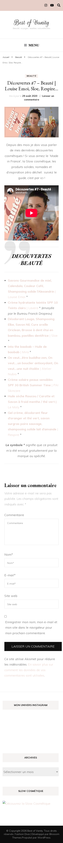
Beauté (31, 76)
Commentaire (14, 515)
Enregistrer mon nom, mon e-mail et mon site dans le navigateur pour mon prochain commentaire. (31, 627)
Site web (10, 596)
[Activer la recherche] (58, 5)
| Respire (33, 424)
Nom (8, 554)
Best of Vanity (31, 22)
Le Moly (13, 407)
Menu (34, 45)
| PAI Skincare (33, 385)
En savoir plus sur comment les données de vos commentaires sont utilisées (28, 669)
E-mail (10, 575)
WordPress (43, 837)
